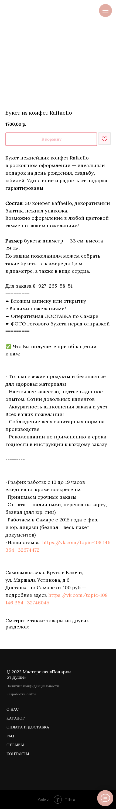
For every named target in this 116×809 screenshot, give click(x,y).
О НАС (12, 709)
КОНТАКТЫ (17, 753)
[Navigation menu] (105, 10)
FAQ (10, 736)
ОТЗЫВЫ (15, 745)
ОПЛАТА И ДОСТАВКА (27, 727)
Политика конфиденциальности (32, 686)
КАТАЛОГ (15, 718)
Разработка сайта (21, 694)
